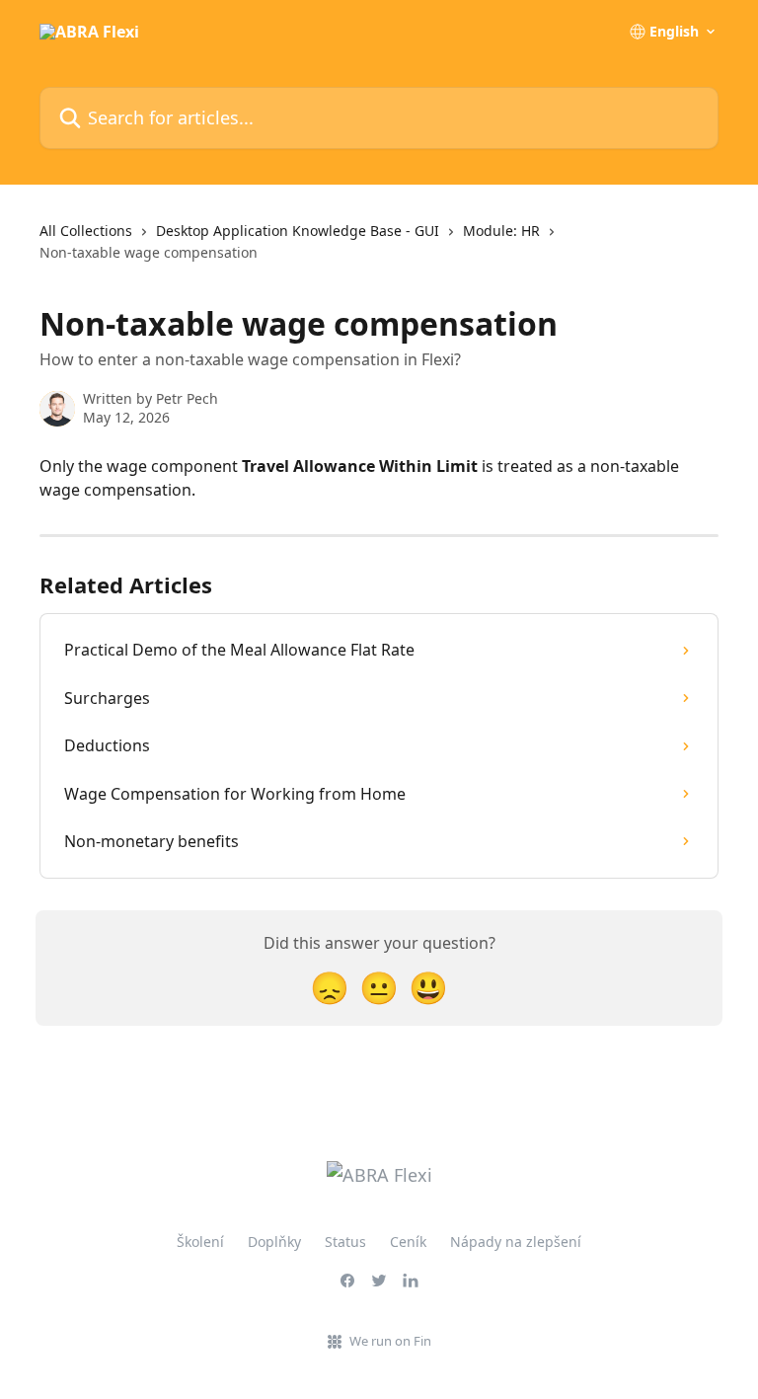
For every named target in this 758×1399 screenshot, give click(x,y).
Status (345, 1241)
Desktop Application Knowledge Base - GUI (297, 230)
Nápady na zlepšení (515, 1241)
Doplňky (274, 1241)
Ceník (408, 1241)
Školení (200, 1241)
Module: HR (501, 230)
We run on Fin (390, 1341)
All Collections (85, 230)
